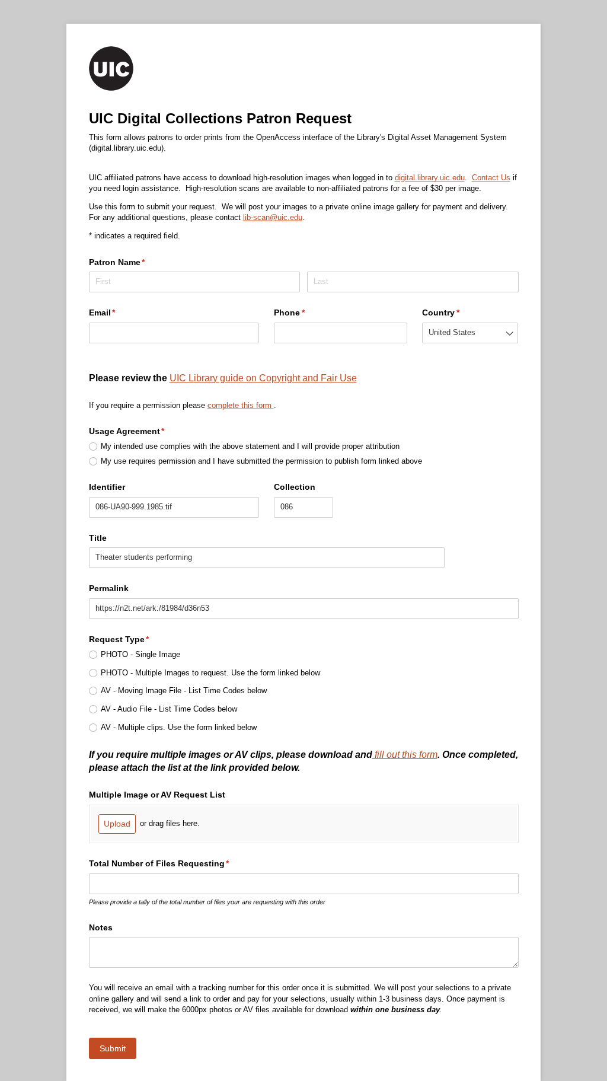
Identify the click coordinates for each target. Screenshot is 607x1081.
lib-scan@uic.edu (272, 217)
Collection (294, 487)
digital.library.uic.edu (430, 177)
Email (120, 312)
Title (98, 538)
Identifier (107, 487)
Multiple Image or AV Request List (157, 794)
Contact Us (491, 177)
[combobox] (470, 333)
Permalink (109, 588)
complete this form (240, 405)
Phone (307, 312)
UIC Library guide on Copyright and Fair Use (263, 377)
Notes (101, 927)
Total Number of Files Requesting (176, 863)
